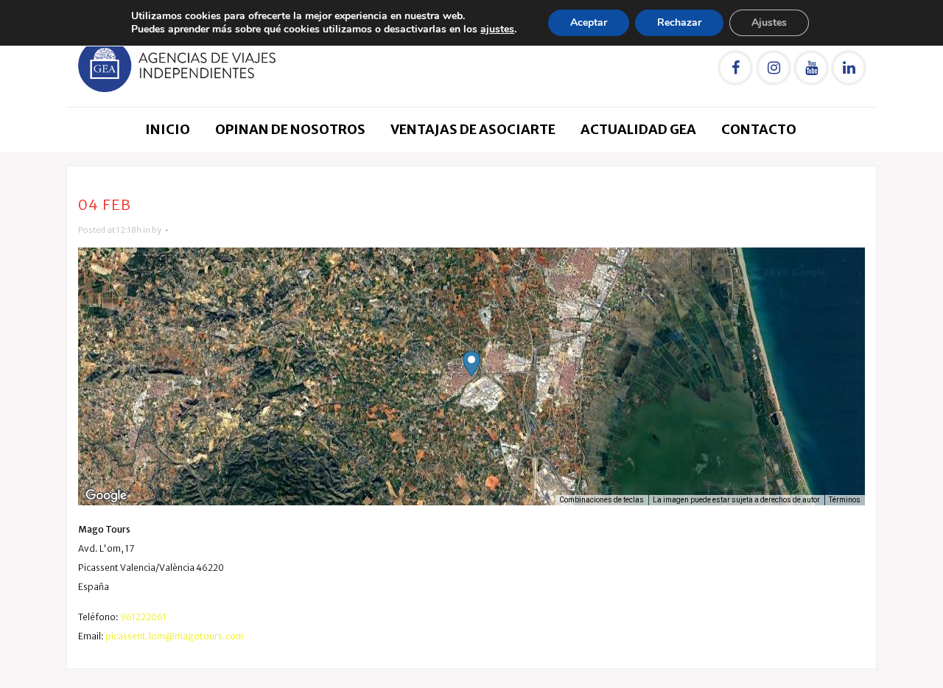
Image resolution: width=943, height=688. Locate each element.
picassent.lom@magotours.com (174, 636)
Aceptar (588, 22)
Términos (844, 500)
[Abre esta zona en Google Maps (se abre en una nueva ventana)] (106, 495)
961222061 (143, 616)
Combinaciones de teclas (601, 500)
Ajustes (769, 22)
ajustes (497, 29)
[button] (471, 363)
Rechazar (679, 22)
